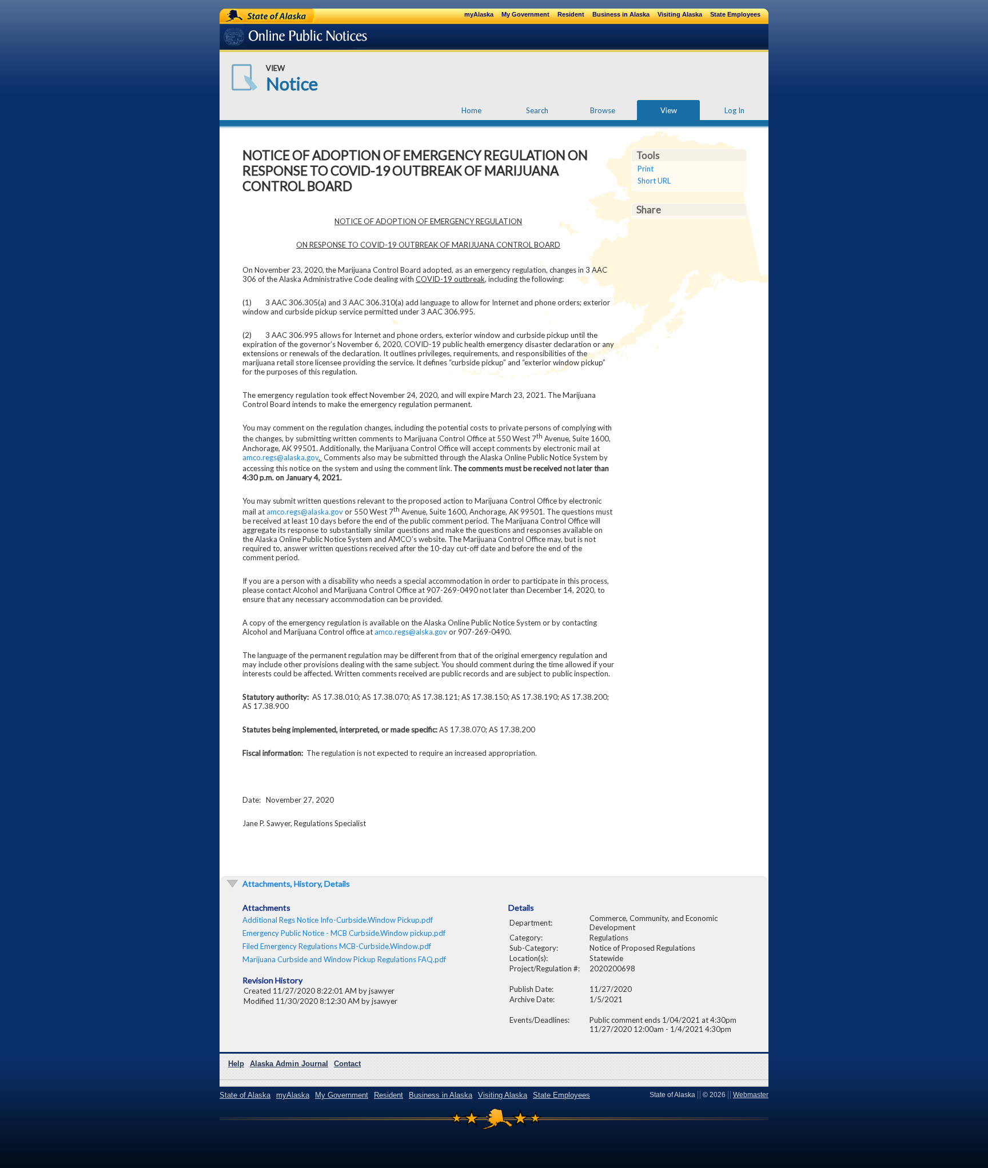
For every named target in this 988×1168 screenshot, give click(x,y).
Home (471, 110)
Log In (734, 110)
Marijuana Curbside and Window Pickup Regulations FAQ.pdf (344, 959)
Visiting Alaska (680, 14)
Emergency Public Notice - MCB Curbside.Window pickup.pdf (343, 933)
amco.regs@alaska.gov (280, 457)
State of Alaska (257, 15)
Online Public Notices (278, 39)
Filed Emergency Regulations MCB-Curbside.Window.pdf (336, 946)
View (668, 110)
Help (236, 1063)
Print (646, 168)
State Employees (735, 14)
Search (537, 110)
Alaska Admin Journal (289, 1063)
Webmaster (750, 1095)
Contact (347, 1063)
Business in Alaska (621, 14)
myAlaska (478, 14)
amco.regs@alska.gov (411, 631)
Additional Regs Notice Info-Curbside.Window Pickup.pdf (337, 919)
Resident (570, 14)
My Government (525, 14)
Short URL (654, 180)
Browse (602, 110)
